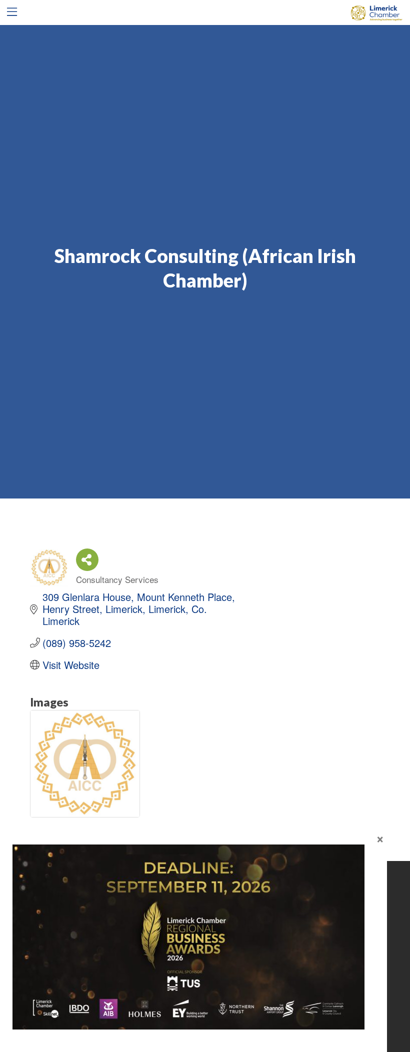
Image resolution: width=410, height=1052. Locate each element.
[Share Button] (87, 559)
